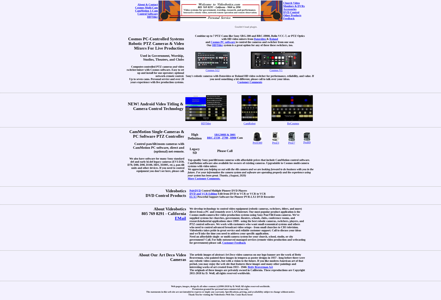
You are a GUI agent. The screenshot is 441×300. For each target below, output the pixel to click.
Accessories (289, 9)
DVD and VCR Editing (203, 193)
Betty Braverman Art (260, 267)
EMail (180, 218)
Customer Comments (249, 82)
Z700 (225, 137)
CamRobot (249, 123)
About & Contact (147, 4)
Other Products (292, 15)
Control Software (147, 13)
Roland (273, 39)
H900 (233, 137)
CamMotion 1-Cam (146, 10)
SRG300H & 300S (224, 134)
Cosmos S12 (212, 70)
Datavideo (260, 39)
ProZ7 (291, 142)
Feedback (289, 18)
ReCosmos (293, 123)
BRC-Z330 (213, 137)
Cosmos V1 (276, 70)
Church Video (291, 3)
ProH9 (307, 142)
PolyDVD (195, 190)
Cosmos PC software (223, 42)
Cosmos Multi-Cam (146, 7)
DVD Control (291, 12)
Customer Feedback (234, 242)
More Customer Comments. (204, 178)
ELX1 (193, 196)
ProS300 (257, 142)
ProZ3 (275, 142)
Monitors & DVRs (294, 6)
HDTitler (152, 16)
